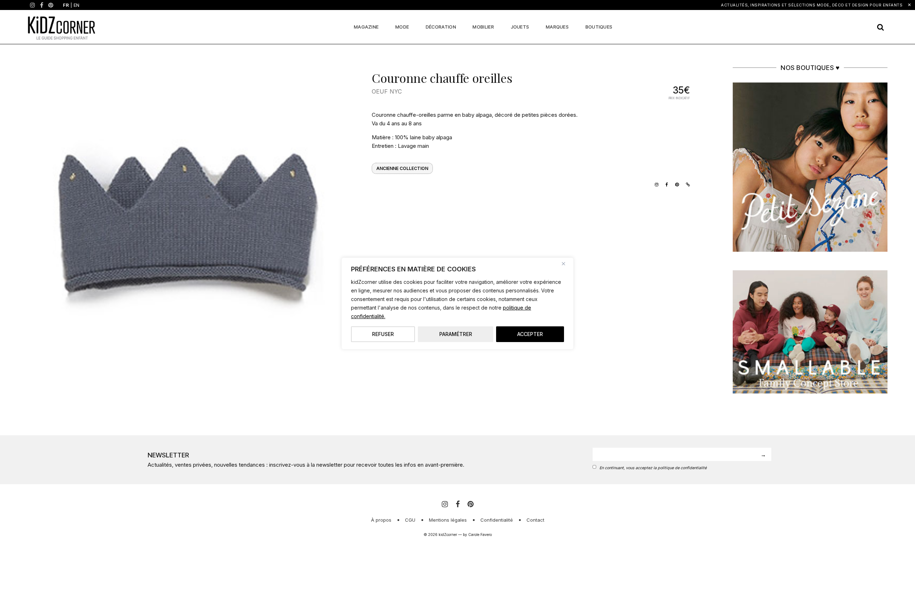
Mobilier (483, 27)
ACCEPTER (530, 334)
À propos (381, 520)
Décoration (441, 27)
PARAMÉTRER (455, 334)
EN (76, 5)
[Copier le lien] (686, 184)
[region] (457, 303)
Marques (557, 27)
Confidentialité (496, 520)
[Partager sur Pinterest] (675, 184)
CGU (410, 520)
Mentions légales (448, 520)
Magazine (366, 27)
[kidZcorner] (61, 27)
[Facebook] (42, 5)
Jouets (520, 27)
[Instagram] (33, 5)
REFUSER (383, 334)
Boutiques (599, 27)
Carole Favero (480, 534)
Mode (402, 27)
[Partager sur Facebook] (665, 184)
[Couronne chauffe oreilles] (186, 222)
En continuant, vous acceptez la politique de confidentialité (653, 468)
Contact (535, 520)
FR (66, 5)
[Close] (566, 263)
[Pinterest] (51, 5)
